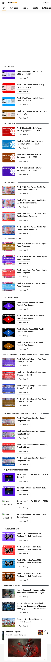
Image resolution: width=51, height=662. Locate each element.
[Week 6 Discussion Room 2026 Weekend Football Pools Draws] (8, 563)
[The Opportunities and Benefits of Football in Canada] (8, 622)
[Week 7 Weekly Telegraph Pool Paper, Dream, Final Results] (8, 375)
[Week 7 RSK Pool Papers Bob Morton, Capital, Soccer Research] (8, 216)
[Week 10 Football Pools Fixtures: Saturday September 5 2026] (8, 144)
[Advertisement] (25, 37)
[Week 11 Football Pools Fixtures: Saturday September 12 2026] (8, 131)
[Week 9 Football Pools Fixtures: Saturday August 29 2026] (8, 157)
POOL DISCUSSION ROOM (11, 529)
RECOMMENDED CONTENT (11, 585)
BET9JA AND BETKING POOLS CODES (15, 470)
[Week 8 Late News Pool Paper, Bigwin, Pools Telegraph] (8, 260)
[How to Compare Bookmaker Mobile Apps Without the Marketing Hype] (8, 593)
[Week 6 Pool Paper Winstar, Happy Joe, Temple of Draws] (8, 461)
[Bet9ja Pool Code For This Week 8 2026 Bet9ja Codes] (8, 477)
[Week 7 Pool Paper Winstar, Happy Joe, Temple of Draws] (8, 448)
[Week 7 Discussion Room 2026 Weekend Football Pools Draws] (8, 550)
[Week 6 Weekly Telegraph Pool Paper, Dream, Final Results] (8, 389)
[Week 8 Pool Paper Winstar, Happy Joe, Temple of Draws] (8, 434)
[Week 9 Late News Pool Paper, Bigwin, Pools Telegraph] (8, 246)
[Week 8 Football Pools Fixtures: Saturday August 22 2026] (8, 171)
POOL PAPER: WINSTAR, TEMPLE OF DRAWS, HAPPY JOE (22, 413)
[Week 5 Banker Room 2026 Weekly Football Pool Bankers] (8, 345)
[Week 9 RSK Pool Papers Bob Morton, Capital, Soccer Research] (8, 190)
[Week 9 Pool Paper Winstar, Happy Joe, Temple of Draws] (8, 421)
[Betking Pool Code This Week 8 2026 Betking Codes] (8, 491)
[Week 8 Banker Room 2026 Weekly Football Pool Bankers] (8, 305)
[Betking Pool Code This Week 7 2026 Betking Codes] (8, 517)
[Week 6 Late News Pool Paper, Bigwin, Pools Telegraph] (8, 286)
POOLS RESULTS (8, 67)
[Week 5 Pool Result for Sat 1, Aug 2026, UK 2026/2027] (8, 114)
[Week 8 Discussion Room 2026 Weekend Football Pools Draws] (8, 536)
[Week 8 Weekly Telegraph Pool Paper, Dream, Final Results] (8, 362)
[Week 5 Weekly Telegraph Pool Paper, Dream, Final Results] (8, 402)
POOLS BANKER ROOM (10, 298)
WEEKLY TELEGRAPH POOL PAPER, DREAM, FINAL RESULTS (23, 354)
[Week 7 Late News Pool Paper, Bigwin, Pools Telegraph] (8, 273)
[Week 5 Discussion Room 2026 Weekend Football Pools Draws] (8, 576)
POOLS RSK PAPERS (9, 182)
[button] (4, 2)
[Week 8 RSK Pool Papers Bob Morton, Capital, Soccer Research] (8, 203)
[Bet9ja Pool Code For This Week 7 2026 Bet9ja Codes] (8, 504)
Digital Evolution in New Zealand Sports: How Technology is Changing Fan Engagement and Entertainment (31, 606)
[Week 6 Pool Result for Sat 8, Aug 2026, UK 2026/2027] (8, 101)
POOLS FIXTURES (8, 123)
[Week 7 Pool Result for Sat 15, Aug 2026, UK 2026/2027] (8, 88)
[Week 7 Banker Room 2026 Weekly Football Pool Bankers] (8, 319)
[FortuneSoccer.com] (12, 2)
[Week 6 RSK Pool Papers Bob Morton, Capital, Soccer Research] (8, 230)
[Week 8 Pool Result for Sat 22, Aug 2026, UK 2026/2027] (8, 74)
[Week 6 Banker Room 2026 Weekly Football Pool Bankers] (8, 332)
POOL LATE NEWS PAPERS (11, 239)
